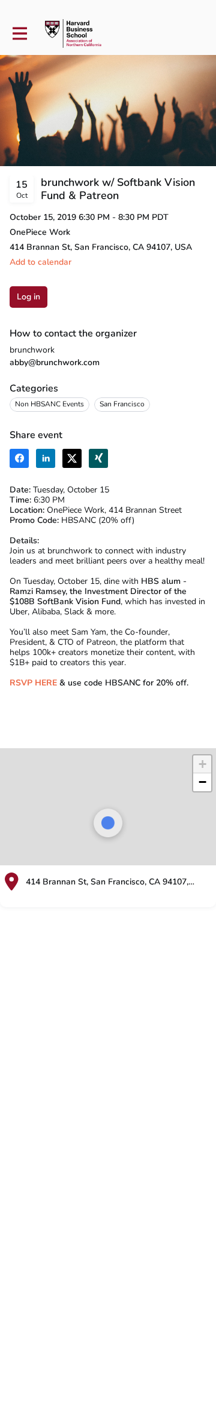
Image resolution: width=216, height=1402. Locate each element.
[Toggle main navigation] (19, 34)
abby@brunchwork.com (55, 362)
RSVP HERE (33, 682)
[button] (40, 262)
